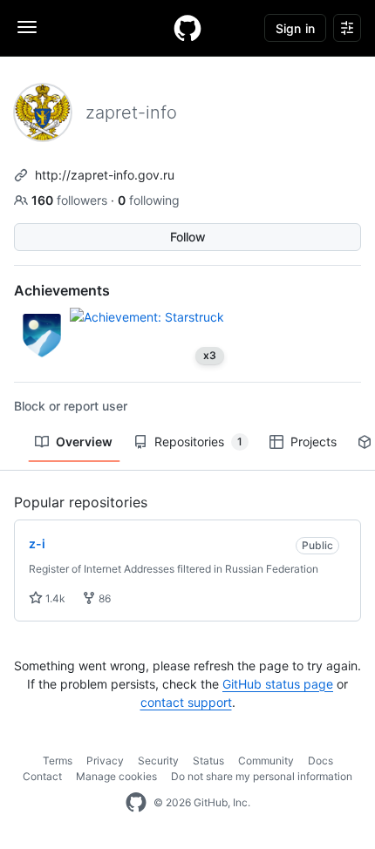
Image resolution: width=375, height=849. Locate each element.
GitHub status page (277, 683)
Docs (320, 760)
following (149, 200)
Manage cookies (116, 776)
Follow (188, 236)
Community (266, 760)
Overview (84, 441)
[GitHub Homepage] (136, 802)
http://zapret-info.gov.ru (104, 174)
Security (158, 760)
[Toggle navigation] (27, 27)
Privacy (105, 760)
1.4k (54, 598)
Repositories (198, 441)
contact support (186, 702)
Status (208, 760)
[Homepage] (187, 28)
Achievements (62, 290)
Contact (42, 776)
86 (103, 598)
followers (71, 200)
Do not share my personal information (261, 776)
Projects (313, 441)
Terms (57, 760)
